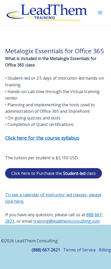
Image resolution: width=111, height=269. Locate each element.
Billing (105, 250)
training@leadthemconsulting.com (66, 221)
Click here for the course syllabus (42, 138)
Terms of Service (79, 250)
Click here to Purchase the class (53, 173)
